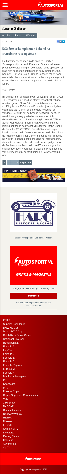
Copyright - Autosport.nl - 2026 (33, 469)
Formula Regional (13, 365)
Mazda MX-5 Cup (12, 331)
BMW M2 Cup (11, 327)
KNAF (6, 320)
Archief (6, 35)
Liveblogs (8, 432)
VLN (5, 399)
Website (30, 35)
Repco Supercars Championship (21, 395)
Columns (8, 440)
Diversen (8, 421)
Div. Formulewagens (14, 376)
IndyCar (7, 350)
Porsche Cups (11, 391)
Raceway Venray (12, 414)
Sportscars (9, 384)
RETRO (7, 417)
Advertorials (9, 443)
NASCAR (8, 406)
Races (18, 35)
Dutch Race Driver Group (17, 335)
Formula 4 (8, 372)
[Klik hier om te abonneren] (33, 266)
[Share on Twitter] (60, 41)
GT (5, 380)
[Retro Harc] (33, 212)
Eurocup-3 (9, 369)
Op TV (6, 447)
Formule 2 (8, 354)
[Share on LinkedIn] (63, 41)
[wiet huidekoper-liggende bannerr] (33, 175)
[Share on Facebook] (58, 41)
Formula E (9, 357)
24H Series (9, 402)
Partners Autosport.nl (24, 238)
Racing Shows (11, 436)
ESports (7, 425)
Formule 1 (8, 346)
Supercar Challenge (14, 324)
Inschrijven (33, 296)
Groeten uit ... (10, 429)
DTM (6, 387)
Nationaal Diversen (13, 339)
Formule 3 (8, 361)
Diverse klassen (12, 410)
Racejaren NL (11, 342)
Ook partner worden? (44, 238)
